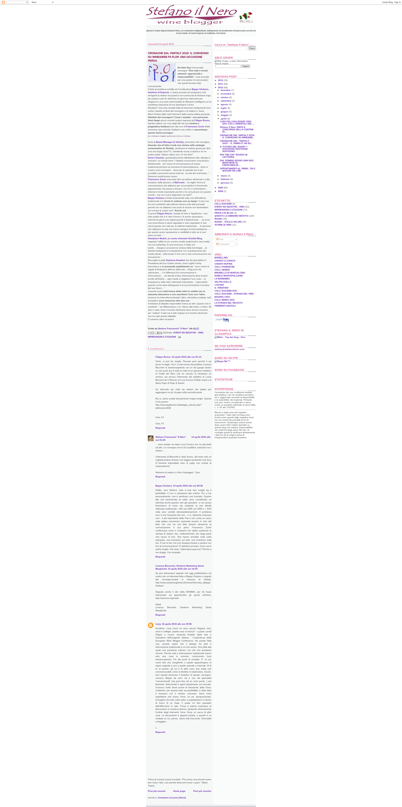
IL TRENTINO (221, 288)
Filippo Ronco (202, 120)
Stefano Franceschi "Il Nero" (173, 328)
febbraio (225, 179)
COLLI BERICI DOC (225, 300)
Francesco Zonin (195, 126)
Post (220, 239)
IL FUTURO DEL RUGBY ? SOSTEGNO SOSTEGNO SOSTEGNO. (234, 148)
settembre (226, 101)
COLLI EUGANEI (223, 203)
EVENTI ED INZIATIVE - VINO (188, 332)
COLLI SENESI (222, 269)
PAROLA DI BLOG (224, 213)
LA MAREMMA (222, 278)
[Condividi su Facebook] (158, 332)
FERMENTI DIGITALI (225, 306)
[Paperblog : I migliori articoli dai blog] (222, 321)
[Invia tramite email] (149, 332)
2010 (221, 87)
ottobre (225, 97)
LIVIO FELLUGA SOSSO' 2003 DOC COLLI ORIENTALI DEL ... (237, 122)
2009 (221, 187)
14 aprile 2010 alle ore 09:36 (188, 485)
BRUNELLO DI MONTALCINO (230, 272)
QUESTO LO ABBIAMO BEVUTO (231, 216)
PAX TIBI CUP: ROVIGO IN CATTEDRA (233, 155)
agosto (225, 104)
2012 (221, 80)
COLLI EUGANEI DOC (226, 290)
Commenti (223, 244)
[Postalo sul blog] (152, 332)
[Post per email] (179, 337)
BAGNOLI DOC (222, 297)
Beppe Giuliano (156, 198)
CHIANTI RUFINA (223, 264)
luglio (224, 108)
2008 (221, 191)
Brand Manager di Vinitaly (170, 142)
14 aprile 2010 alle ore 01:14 (186, 357)
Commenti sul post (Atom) (172, 797)
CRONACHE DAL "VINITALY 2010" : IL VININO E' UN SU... (236, 142)
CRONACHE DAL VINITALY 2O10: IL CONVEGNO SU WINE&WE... (237, 136)
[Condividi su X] (155, 332)
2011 (221, 84)
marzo (224, 175)
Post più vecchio (202, 791)
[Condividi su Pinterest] (161, 332)
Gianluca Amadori (175, 260)
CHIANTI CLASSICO (225, 260)
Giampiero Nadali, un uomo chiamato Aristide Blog (175, 238)
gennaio (225, 182)
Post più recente (157, 791)
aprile (224, 118)
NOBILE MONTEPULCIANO (229, 275)
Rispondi (160, 428)
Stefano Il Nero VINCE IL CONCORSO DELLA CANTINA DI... (236, 129)
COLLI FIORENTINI (224, 266)
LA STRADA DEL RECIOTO (229, 303)
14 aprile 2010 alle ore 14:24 (183, 569)
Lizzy (158, 624)
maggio (225, 115)
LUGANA (219, 285)
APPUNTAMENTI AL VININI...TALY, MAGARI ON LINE (237, 169)
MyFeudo (180, 182)
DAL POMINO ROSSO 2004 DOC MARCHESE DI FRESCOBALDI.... (237, 162)
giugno (225, 111)
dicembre (226, 90)
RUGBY (218, 219)
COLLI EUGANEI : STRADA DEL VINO (234, 293)
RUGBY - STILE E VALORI (228, 222)
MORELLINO (221, 257)
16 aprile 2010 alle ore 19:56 (177, 624)
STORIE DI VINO (223, 224)
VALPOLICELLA (223, 282)
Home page (179, 791)
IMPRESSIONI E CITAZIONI (162, 337)
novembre (226, 93)
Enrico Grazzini (156, 157)
